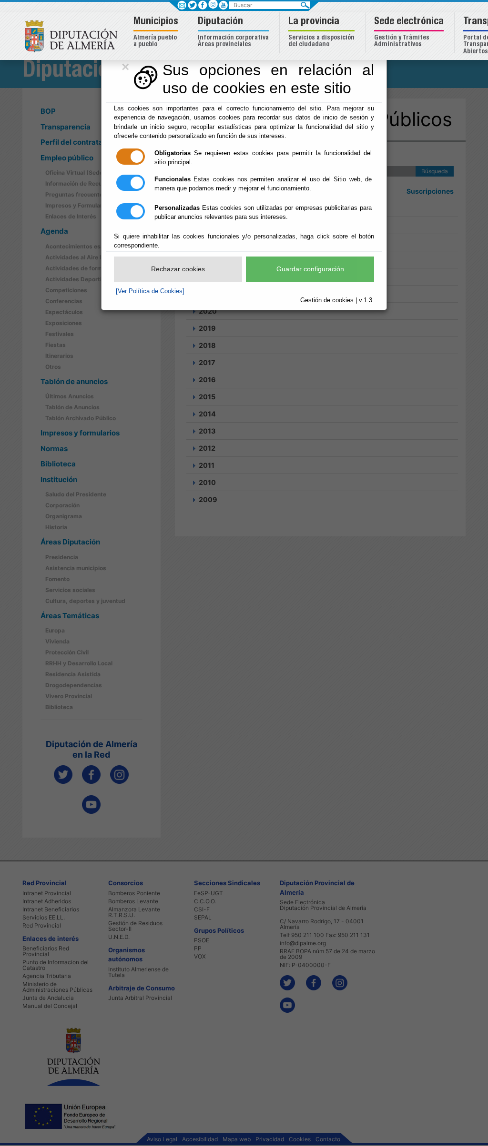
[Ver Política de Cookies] (150, 291)
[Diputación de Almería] (73, 35)
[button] (157, 32)
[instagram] (213, 4)
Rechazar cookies (178, 269)
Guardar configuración (310, 269)
